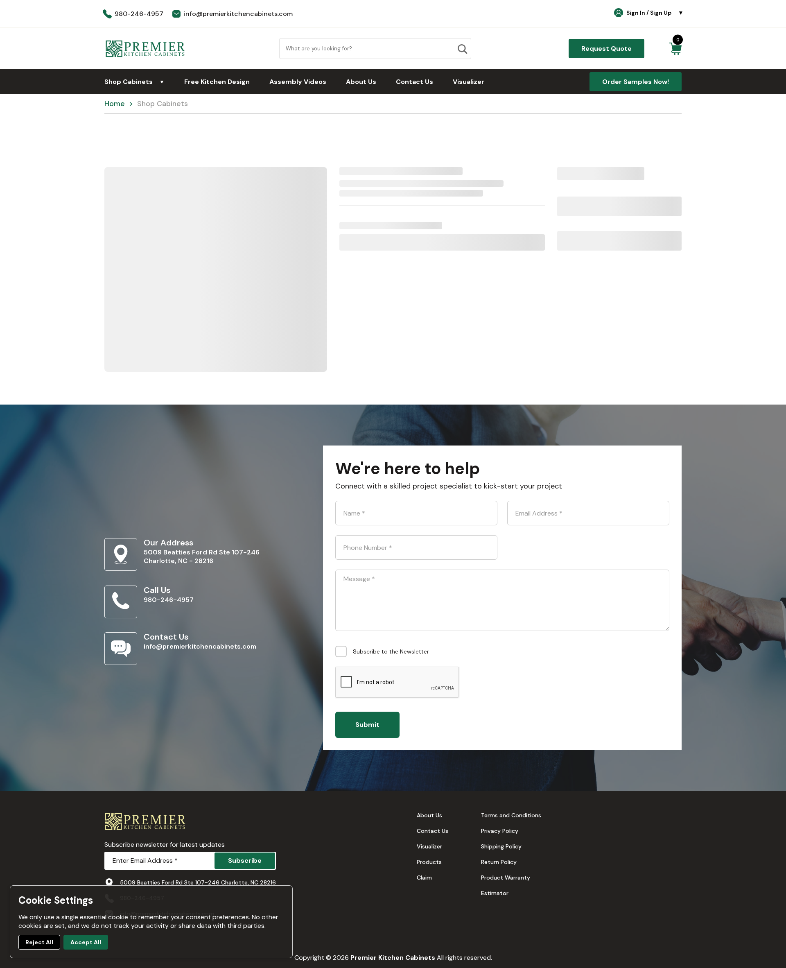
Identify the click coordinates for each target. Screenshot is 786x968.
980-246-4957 (169, 599)
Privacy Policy (499, 831)
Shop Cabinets (134, 81)
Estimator (494, 893)
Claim (424, 877)
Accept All (85, 942)
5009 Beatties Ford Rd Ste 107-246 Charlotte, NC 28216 (198, 882)
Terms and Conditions (511, 815)
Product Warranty (505, 877)
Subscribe (245, 860)
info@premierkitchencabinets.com (200, 646)
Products (429, 862)
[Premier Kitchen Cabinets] (145, 48)
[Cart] (675, 49)
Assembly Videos (297, 81)
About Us (361, 81)
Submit (367, 724)
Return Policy (499, 862)
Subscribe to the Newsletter (391, 651)
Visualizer (468, 81)
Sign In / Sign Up (655, 12)
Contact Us (414, 81)
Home (114, 104)
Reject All (39, 942)
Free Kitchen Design (217, 81)
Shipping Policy (501, 846)
